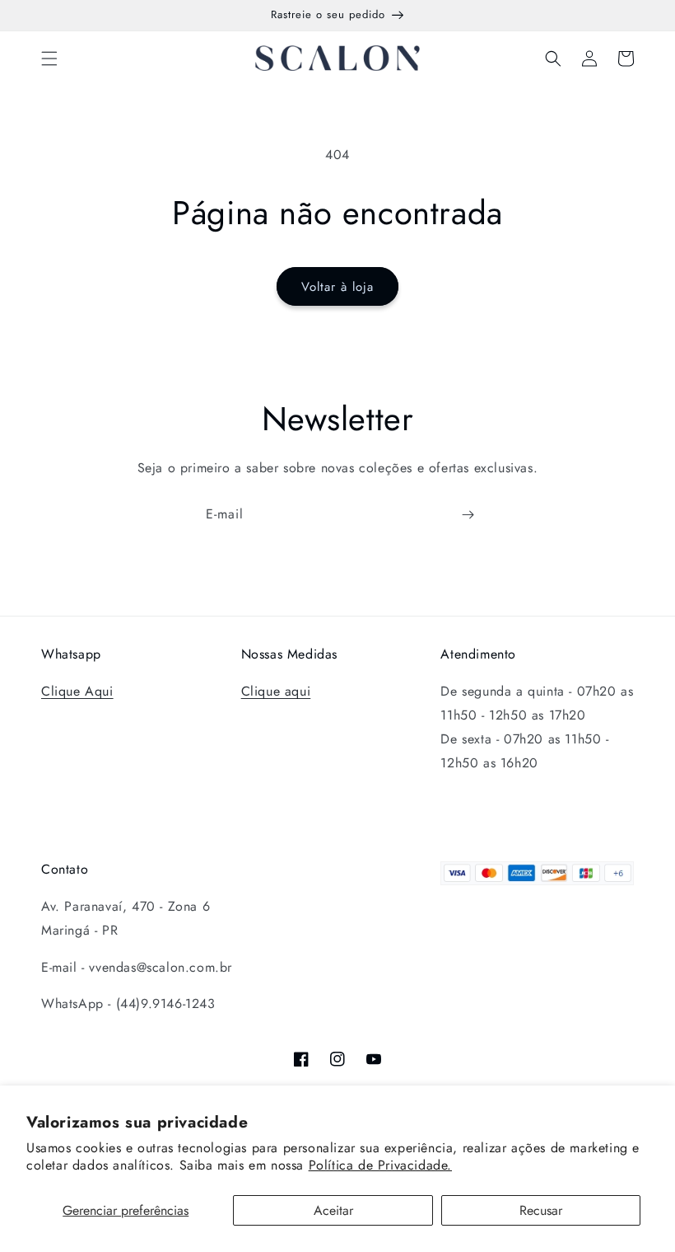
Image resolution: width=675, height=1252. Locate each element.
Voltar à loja (337, 287)
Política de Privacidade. (380, 1165)
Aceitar (333, 1210)
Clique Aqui (77, 691)
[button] (49, 58)
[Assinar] (467, 514)
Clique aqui (276, 691)
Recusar (540, 1210)
